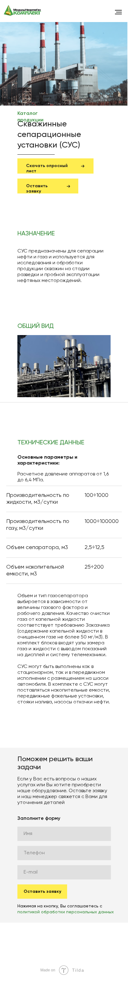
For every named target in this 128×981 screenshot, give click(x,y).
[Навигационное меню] (118, 12)
